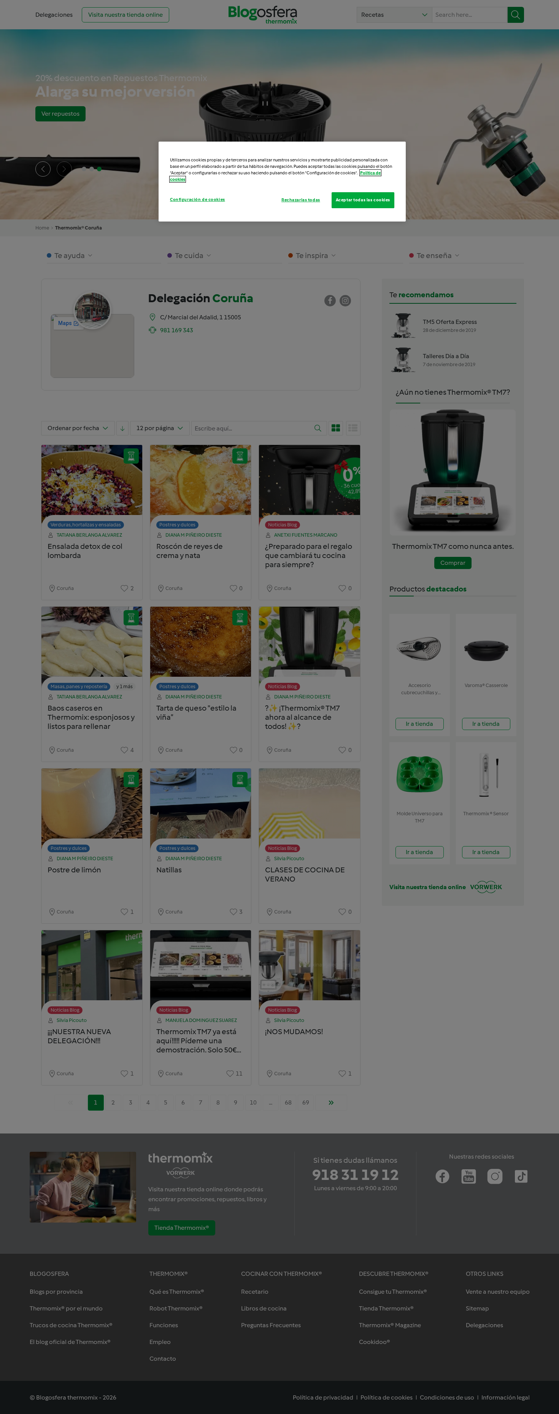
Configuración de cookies (197, 199)
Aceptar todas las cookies (363, 199)
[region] (282, 182)
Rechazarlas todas (300, 199)
